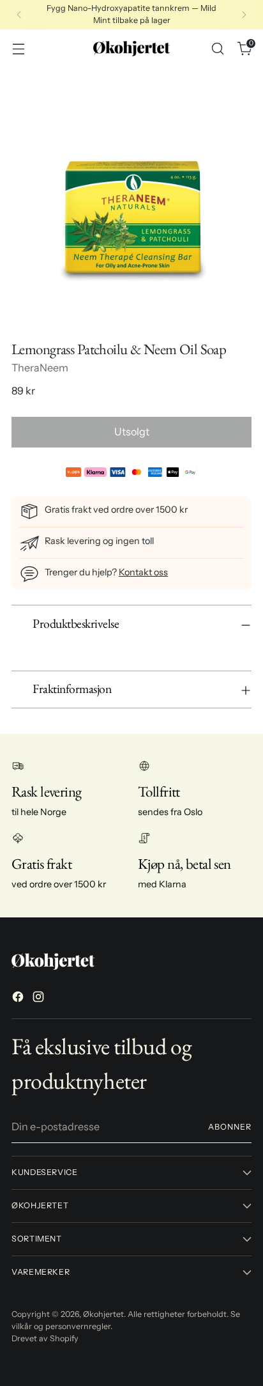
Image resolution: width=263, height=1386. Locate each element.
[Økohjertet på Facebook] (19, 998)
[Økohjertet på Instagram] (39, 998)
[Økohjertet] (131, 48)
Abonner (230, 1127)
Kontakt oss (143, 572)
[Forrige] (19, 14)
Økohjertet (103, 1314)
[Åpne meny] (18, 48)
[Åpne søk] (217, 48)
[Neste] (244, 14)
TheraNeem (39, 367)
